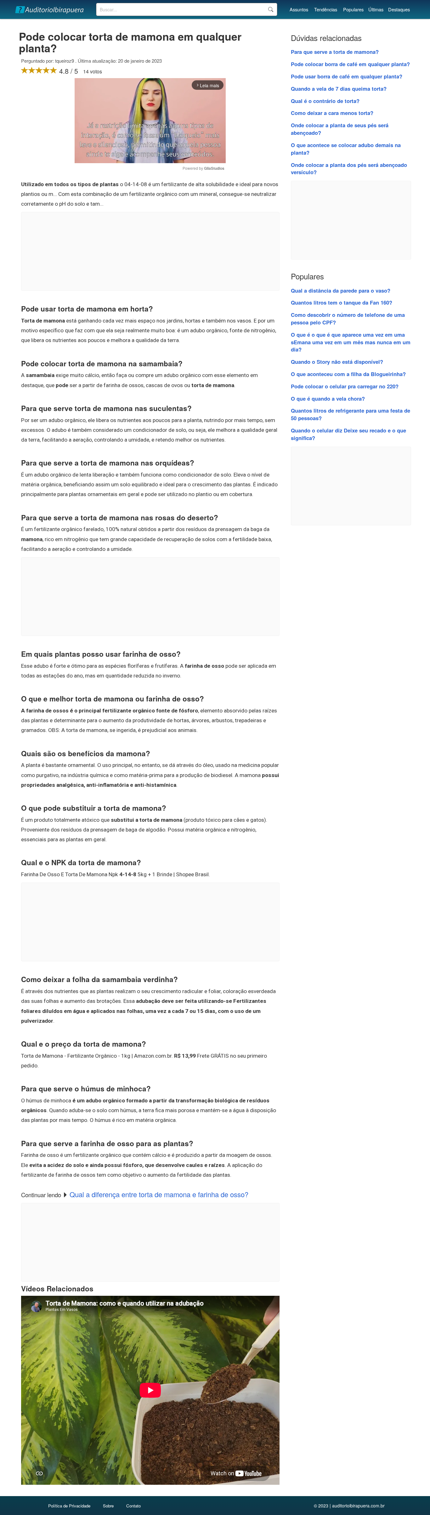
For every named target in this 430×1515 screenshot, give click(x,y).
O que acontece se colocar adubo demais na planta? (346, 148)
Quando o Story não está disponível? (337, 361)
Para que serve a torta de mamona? (335, 51)
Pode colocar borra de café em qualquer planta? (350, 64)
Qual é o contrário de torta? (325, 101)
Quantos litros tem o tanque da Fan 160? (341, 302)
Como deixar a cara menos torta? (332, 113)
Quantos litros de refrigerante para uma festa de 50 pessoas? (350, 414)
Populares (353, 9)
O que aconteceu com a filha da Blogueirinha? (348, 374)
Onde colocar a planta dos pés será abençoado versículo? (349, 168)
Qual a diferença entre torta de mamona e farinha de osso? (159, 1194)
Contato (133, 1506)
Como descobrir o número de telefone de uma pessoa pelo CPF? (348, 318)
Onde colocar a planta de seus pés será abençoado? (339, 128)
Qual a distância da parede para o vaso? (340, 290)
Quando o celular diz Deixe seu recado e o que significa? (348, 434)
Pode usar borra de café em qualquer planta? (346, 76)
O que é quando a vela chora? (328, 398)
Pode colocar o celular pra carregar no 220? (345, 386)
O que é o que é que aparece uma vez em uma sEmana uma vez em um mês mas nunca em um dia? (350, 342)
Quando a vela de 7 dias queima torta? (339, 88)
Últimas (375, 9)
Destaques (399, 9)
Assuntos (299, 9)
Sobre (108, 1506)
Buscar (270, 9)
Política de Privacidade (69, 1506)
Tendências (325, 9)
